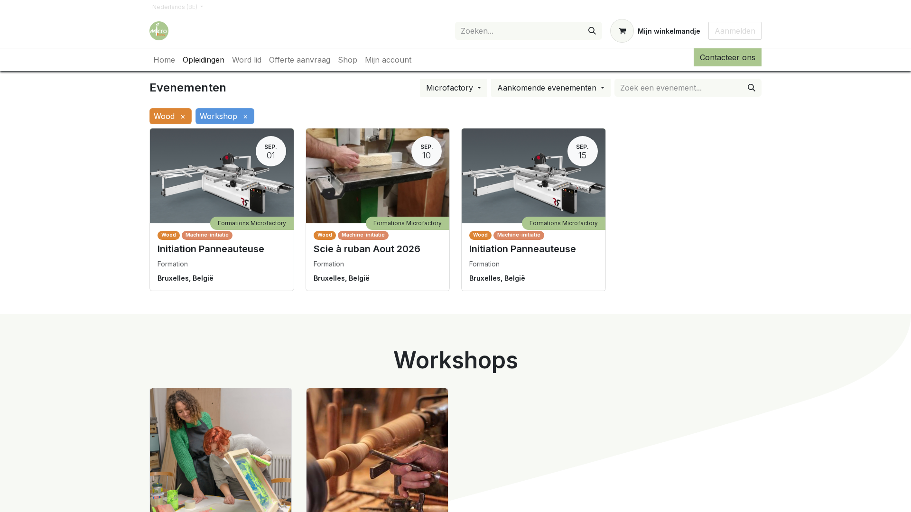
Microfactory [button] (450, 87)
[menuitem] (164, 59)
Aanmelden (735, 31)
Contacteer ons (727, 57)
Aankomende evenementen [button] (548, 87)
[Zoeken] (592, 31)
